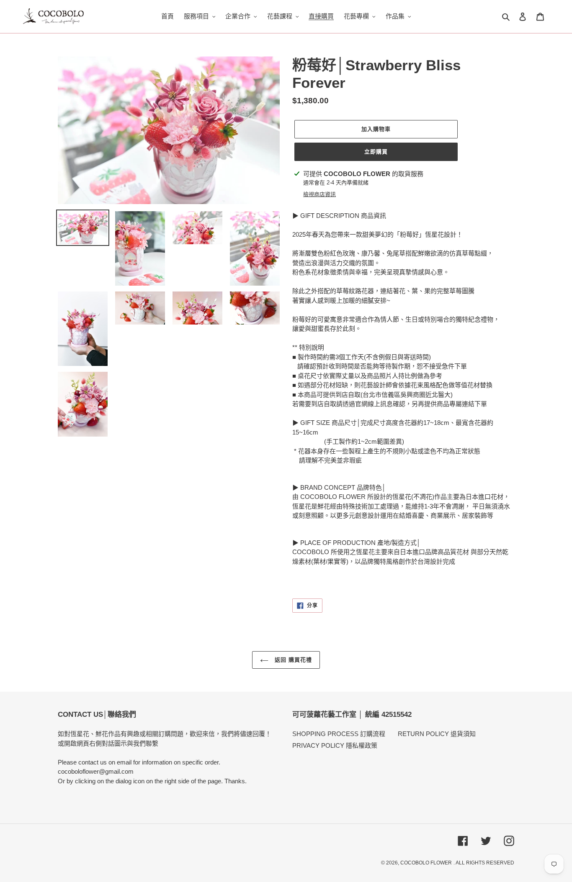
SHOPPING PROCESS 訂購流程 (338, 733)
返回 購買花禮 (292, 660)
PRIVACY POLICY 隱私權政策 (334, 745)
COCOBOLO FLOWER (426, 863)
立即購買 (376, 151)
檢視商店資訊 (319, 194)
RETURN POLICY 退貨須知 (437, 733)
